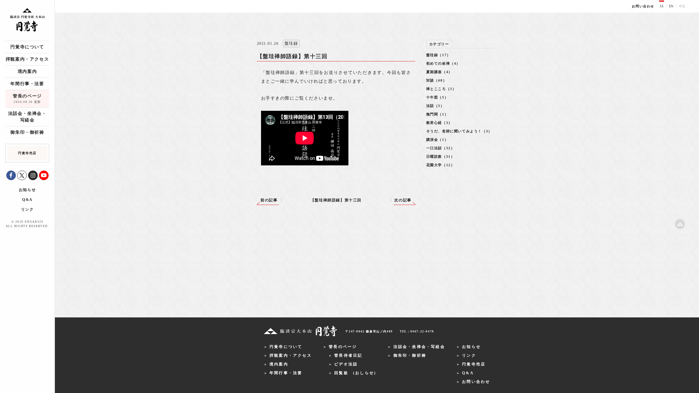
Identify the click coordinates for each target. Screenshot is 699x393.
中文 (682, 6)
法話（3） (435, 106)
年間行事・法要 (27, 83)
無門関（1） (437, 114)
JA (662, 6)
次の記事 (402, 200)
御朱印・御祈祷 (27, 132)
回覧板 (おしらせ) (355, 373)
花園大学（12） (440, 165)
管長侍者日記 (348, 355)
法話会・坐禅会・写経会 (27, 116)
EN (671, 6)
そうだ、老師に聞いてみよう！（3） (459, 131)
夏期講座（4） (439, 72)
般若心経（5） (439, 123)
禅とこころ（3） (441, 89)
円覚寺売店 (473, 364)
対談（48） (436, 80)
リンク (27, 209)
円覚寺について (27, 46)
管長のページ (27, 98)
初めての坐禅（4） (443, 63)
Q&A (27, 200)
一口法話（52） (440, 148)
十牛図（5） (437, 97)
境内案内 (27, 71)
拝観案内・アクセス (27, 59)
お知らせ (27, 190)
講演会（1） (437, 140)
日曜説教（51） (440, 156)
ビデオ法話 (346, 364)
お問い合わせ (643, 6)
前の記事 (268, 200)
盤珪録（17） (438, 55)
